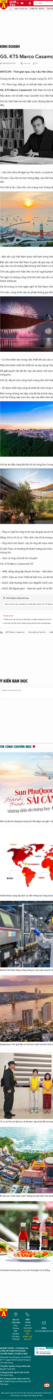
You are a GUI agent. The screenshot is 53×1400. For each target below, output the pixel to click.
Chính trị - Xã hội (37, 9)
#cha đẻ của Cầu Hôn (37, 632)
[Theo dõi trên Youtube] (22, 3)
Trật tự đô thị (20, 9)
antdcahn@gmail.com (44, 1331)
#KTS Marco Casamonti (15, 632)
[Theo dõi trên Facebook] (18, 3)
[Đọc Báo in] (31, 3)
